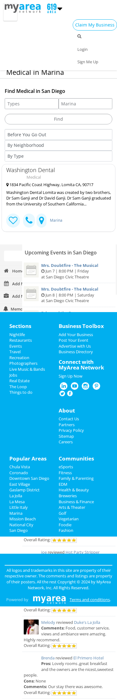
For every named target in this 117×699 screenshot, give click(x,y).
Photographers (23, 363)
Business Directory (76, 351)
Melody (48, 622)
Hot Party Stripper (83, 552)
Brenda (48, 658)
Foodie (65, 525)
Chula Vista (19, 467)
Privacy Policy (71, 430)
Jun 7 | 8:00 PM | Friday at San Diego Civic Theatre (69, 271)
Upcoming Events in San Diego (61, 252)
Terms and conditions (90, 599)
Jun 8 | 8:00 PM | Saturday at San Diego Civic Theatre (69, 294)
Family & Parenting (76, 478)
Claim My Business (95, 25)
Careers (66, 442)
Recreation (19, 357)
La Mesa (17, 501)
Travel (15, 351)
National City (21, 525)
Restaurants (20, 340)
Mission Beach (22, 519)
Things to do (20, 392)
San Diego (18, 530)
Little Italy (18, 507)
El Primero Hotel (88, 658)
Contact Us (69, 419)
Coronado (18, 472)
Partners (67, 424)
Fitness (65, 472)
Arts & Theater (72, 507)
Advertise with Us (75, 346)
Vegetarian (69, 519)
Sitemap (66, 436)
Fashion (66, 530)
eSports (66, 467)
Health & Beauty (74, 490)
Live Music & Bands (27, 369)
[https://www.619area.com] (24, 8)
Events (15, 346)
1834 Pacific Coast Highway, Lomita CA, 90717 (50, 184)
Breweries (68, 496)
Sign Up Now (70, 376)
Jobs (13, 375)
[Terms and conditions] (49, 599)
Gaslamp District (24, 490)
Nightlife (17, 334)
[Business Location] (41, 221)
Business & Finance (76, 501)
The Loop (18, 386)
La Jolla (15, 496)
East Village (19, 484)
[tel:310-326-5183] (29, 221)
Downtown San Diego (29, 478)
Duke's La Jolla (87, 622)
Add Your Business (76, 334)
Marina (56, 220)
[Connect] (13, 221)
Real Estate (19, 380)
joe (44, 552)
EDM (63, 484)
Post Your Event (73, 340)
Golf (62, 513)
